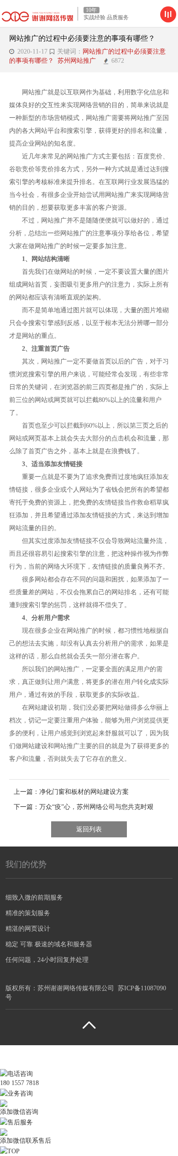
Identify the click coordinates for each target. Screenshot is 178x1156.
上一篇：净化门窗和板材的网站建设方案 (71, 791)
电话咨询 (20, 1073)
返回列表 (89, 829)
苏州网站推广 (78, 60)
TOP (13, 1151)
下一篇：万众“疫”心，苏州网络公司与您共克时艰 (83, 806)
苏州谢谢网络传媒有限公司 (75, 988)
